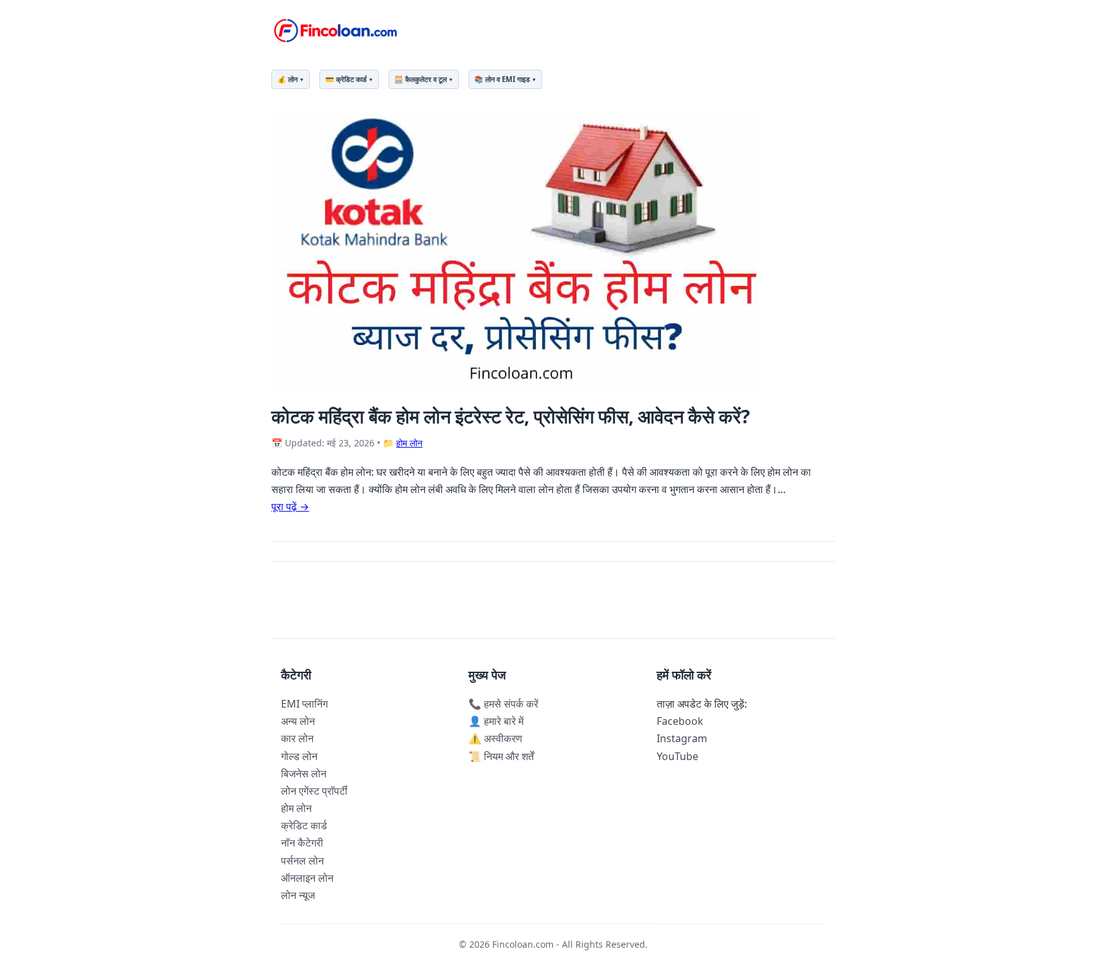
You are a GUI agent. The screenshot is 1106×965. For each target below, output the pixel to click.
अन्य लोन (298, 721)
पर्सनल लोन (302, 861)
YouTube (677, 756)
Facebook (680, 721)
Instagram (682, 738)
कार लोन (297, 738)
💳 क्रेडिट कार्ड (346, 79)
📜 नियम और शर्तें (501, 756)
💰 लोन (287, 79)
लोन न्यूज (298, 895)
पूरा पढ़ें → (290, 506)
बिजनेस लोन (303, 773)
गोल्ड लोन (299, 756)
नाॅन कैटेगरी (302, 843)
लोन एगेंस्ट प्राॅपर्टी (314, 791)
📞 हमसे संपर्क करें (503, 704)
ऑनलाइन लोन (307, 878)
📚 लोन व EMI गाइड (502, 79)
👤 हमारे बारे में (496, 721)
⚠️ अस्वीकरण (495, 738)
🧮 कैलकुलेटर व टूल (420, 79)
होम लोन (409, 443)
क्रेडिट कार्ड (304, 825)
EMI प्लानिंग (304, 704)
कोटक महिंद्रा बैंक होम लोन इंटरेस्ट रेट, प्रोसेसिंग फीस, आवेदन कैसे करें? (510, 415)
